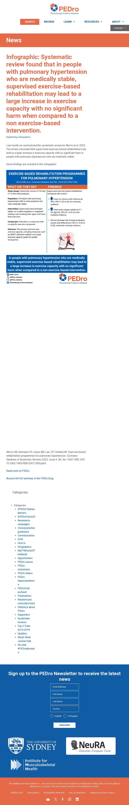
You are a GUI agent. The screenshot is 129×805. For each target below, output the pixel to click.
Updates (22, 633)
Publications (24, 595)
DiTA (20, 539)
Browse (49, 21)
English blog (12, 137)
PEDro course (25, 561)
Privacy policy (33, 793)
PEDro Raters (25, 573)
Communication (26, 535)
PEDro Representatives (26, 581)
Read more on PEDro (17, 470)
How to (21, 543)
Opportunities (25, 558)
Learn (68, 21)
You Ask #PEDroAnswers (26, 648)
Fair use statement (77, 793)
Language (118, 28)
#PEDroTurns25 (26, 516)
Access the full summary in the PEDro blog (29, 478)
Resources (91, 21)
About (116, 21)
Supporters (24, 614)
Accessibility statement (54, 793)
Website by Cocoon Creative (102, 793)
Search (30, 21)
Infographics (24, 137)
